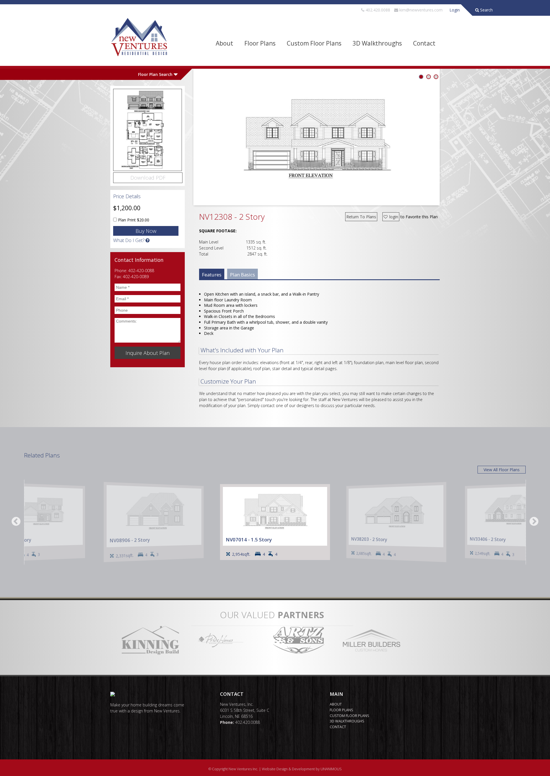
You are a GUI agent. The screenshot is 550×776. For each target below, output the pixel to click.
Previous (16, 522)
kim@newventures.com (421, 10)
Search (486, 10)
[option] (275, 522)
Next (534, 522)
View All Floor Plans (502, 469)
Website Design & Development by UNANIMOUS (302, 769)
